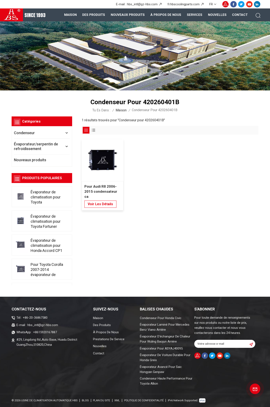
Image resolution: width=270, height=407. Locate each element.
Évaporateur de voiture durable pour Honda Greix (165, 357)
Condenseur (24, 133)
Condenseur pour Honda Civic (160, 318)
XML (117, 400)
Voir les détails (100, 204)
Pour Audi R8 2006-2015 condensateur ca (100, 191)
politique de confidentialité (144, 400)
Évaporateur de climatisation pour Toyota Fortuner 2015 (46, 221)
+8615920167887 (45, 332)
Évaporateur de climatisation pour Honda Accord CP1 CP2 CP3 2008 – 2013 (46, 245)
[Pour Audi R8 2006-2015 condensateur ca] (102, 160)
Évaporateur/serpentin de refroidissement (36, 146)
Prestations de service (108, 339)
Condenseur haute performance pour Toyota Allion (166, 381)
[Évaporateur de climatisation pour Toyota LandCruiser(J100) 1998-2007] (20, 196)
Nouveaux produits (128, 15)
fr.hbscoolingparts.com (183, 4)
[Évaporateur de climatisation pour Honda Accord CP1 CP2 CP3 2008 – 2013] (20, 245)
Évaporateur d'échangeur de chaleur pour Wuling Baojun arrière (165, 339)
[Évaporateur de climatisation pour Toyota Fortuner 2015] (20, 220)
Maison (70, 15)
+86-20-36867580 (35, 318)
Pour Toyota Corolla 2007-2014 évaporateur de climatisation (47, 269)
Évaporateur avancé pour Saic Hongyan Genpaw (161, 369)
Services (194, 15)
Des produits (93, 15)
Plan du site (101, 400)
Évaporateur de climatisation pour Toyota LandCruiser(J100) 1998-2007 (46, 197)
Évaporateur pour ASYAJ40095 (161, 348)
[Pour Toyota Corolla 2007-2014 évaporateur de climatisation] (20, 269)
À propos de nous (165, 15)
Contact (240, 15)
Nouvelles (217, 15)
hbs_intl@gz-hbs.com (142, 4)
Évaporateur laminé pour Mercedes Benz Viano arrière (164, 327)
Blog (85, 400)
